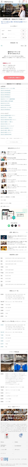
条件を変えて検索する (15, 77)
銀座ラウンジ (16, 373)
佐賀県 (9, 284)
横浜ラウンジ (7, 387)
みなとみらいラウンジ (15, 387)
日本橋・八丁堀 (11, 298)
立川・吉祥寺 (7, 297)
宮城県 (9, 269)
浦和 (10, 307)
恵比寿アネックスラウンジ (18, 376)
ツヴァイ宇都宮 (8, 398)
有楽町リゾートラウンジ (9, 375)
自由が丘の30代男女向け (5, 109)
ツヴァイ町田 (7, 381)
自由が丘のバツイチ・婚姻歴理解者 (8, 99)
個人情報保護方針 (18, 445)
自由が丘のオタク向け (5, 103)
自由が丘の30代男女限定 (5, 92)
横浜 (6, 301)
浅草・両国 (22, 298)
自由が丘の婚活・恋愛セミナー (7, 130)
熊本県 (12, 284)
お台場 (23, 297)
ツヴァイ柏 (13, 390)
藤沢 (19, 301)
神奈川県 (9, 258)
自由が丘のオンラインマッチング (7, 126)
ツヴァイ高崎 (7, 401)
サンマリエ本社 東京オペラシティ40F (12, 384)
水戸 (9, 310)
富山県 (6, 275)
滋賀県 (15, 261)
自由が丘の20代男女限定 (5, 90)
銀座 (11, 294)
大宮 (6, 307)
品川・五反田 (12, 295)
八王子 (6, 298)
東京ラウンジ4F (18, 375)
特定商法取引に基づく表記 (3, 446)
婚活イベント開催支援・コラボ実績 (8, 196)
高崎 (6, 316)
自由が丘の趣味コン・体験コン (7, 121)
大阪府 (6, 261)
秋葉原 (18, 295)
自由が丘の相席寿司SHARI (6, 134)
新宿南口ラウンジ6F (9, 376)
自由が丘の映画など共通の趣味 (7, 101)
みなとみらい (9, 301)
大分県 (15, 284)
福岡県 (6, 284)
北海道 (6, 266)
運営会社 (2, 442)
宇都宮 (6, 313)
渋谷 (17, 297)
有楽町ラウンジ (24, 375)
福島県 (12, 269)
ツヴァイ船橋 (17, 390)
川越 (8, 307)
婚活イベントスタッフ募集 (6, 203)
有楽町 (8, 294)
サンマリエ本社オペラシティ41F (11, 379)
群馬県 (24, 258)
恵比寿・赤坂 (22, 294)
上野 (16, 295)
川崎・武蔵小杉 (15, 301)
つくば (6, 310)
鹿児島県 (21, 284)
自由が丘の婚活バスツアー (6, 132)
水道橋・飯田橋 (17, 298)
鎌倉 (21, 301)
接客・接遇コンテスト (5, 206)
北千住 (21, 295)
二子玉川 (14, 297)
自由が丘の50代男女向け (5, 96)
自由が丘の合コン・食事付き (6, 117)
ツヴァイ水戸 (15, 395)
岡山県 (6, 278)
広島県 (9, 278)
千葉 (6, 304)
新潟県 (6, 272)
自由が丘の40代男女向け (5, 94)
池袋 (9, 295)
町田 (11, 297)
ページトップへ (14, 142)
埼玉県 (16, 258)
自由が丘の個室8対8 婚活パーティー (8, 115)
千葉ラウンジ (7, 390)
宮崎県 (18, 284)
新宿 (6, 294)
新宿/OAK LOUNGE (9, 378)
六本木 (6, 295)
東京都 (6, 258)
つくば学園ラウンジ (9, 395)
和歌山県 (21, 261)
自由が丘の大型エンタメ (5, 123)
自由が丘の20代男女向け (5, 105)
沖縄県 (24, 284)
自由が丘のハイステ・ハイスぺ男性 (8, 88)
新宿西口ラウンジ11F (9, 373)
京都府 (9, 261)
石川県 (9, 275)
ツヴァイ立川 (20, 379)
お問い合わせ (17, 449)
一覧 (26, 232)
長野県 (12, 272)
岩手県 (6, 269)
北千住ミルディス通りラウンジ (18, 378)
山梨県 (9, 272)
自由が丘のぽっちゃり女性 (6, 107)
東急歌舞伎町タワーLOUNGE (10, 382)
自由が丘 (19, 297)
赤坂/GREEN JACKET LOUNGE (16, 381)
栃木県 (21, 258)
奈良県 (18, 261)
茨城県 (18, 258)
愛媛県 (9, 281)
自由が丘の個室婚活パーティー (7, 128)
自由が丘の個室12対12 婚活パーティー (8, 119)
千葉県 (13, 258)
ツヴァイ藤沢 (21, 387)
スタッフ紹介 (3, 200)
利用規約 (16, 442)
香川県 (6, 281)
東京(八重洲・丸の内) (16, 294)
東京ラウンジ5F (22, 373)
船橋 (9, 304)
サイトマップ (3, 453)
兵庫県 (12, 261)
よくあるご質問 (3, 449)
